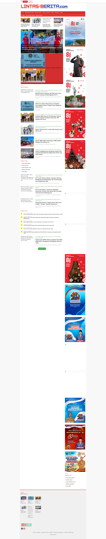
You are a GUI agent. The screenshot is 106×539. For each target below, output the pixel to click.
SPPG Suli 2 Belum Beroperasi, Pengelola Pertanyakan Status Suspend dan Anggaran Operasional (41, 67)
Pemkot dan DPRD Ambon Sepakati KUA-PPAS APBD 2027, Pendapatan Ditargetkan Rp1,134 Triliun (42, 232)
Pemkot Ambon (25, 165)
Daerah (32, 45)
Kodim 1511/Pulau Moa (26, 167)
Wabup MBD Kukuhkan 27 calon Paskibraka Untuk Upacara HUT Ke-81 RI (38, 222)
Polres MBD (24, 171)
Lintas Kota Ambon (56, 149)
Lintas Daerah (36, 45)
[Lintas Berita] (44, 6)
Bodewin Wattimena (26, 169)
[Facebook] (22, 529)
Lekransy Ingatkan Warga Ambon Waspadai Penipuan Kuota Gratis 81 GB (38, 225)
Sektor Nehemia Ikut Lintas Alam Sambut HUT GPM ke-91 (25, 25)
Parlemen (61, 175)
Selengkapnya (42, 248)
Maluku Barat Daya (26, 163)
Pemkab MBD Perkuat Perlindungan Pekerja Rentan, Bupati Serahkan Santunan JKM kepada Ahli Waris (42, 83)
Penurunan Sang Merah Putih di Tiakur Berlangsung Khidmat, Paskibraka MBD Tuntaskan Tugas (43, 214)
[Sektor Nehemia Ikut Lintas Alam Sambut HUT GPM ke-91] (25, 20)
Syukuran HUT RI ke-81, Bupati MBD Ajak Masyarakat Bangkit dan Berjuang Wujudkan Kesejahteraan (41, 218)
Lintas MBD (48, 45)
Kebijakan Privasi (44, 532)
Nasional (52, 45)
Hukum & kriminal (46, 12)
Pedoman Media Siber (68, 532)
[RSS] (24, 529)
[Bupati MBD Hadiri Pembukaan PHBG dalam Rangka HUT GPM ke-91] (36, 20)
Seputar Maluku (38, 12)
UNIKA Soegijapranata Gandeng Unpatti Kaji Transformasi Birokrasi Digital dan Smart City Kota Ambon (47, 25)
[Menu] (21, 1)
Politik (52, 12)
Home (22, 12)
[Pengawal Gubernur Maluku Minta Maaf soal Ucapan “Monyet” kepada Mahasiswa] (27, 203)
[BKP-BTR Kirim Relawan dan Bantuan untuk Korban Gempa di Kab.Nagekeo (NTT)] (42, 41)
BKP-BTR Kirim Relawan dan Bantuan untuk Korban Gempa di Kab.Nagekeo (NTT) (48, 94)
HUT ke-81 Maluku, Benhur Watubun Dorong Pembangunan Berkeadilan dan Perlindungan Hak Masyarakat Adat (58, 25)
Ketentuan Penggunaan (58, 532)
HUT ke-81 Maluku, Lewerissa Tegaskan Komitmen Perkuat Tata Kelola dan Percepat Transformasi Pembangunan (48, 191)
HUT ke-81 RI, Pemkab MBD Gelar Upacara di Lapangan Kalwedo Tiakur (38, 228)
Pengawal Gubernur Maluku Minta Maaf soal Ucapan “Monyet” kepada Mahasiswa (48, 203)
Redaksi (25, 1)
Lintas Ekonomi (43, 45)
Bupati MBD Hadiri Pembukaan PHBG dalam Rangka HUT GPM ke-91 (36, 25)
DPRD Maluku (50, 175)
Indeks (30, 1)
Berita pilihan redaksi (29, 12)
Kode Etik (38, 532)
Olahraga (57, 12)
